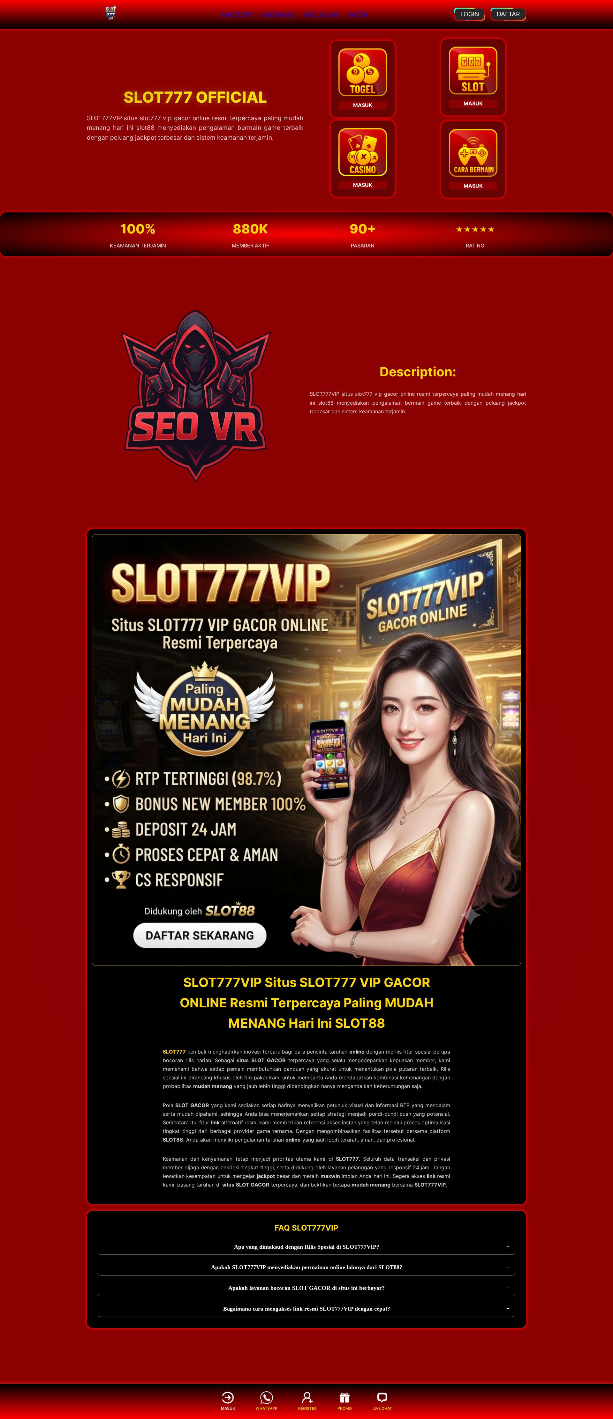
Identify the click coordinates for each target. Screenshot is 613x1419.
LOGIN (469, 14)
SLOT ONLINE (321, 14)
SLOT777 (174, 1051)
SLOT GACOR (277, 14)
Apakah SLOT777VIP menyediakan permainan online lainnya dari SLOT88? (306, 1267)
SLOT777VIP (236, 14)
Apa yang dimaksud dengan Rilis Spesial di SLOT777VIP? (306, 1247)
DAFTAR (508, 14)
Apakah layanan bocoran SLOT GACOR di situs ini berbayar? (306, 1288)
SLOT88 (357, 14)
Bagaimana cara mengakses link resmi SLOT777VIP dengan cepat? (306, 1308)
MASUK (362, 106)
